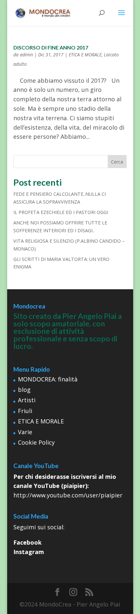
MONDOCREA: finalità (47, 379)
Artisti (26, 400)
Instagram (28, 552)
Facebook (27, 542)
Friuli (25, 411)
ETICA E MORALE (85, 54)
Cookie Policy (36, 442)
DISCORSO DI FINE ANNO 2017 (50, 47)
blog (24, 389)
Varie (25, 432)
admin (26, 54)
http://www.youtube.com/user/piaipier (67, 495)
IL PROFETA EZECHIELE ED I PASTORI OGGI (60, 212)
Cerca (117, 162)
